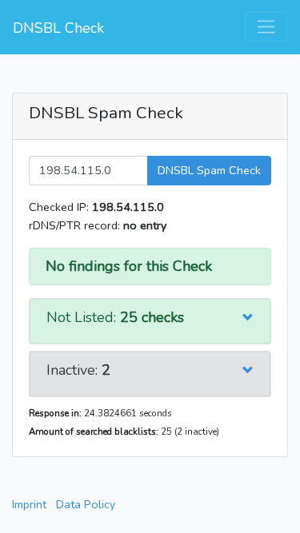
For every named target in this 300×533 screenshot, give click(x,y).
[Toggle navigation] (266, 27)
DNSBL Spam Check (209, 170)
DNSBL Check (58, 28)
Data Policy (85, 504)
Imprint (29, 504)
